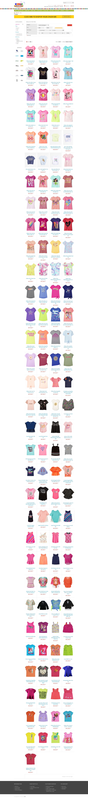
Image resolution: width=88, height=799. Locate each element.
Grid (28, 41)
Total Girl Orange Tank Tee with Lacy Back (55, 703)
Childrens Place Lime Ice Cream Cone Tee (56, 126)
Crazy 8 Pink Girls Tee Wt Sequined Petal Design (55, 681)
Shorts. (17, 42)
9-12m (55, 33)
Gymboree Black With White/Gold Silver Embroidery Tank (56, 437)
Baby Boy (27, 10)
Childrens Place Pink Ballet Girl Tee (68, 104)
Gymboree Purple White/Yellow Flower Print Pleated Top (55, 637)
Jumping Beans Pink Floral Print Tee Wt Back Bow (68, 547)
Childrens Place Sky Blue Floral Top (68, 256)
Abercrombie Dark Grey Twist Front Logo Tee (30, 170)
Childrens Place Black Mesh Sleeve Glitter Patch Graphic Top (43, 415)
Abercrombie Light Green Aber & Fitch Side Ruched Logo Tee (56, 147)
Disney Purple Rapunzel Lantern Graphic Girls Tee (43, 637)
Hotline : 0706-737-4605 (50, 788)
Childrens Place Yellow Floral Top (30, 279)
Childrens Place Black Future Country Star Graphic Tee (43, 83)
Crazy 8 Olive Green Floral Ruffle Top (68, 414)
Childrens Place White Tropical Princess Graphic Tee (31, 83)
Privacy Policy (17, 787)
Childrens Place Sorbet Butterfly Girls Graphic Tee (55, 212)
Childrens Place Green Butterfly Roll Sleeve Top (68, 369)
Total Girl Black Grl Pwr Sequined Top (43, 503)
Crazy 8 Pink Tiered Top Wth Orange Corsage (68, 637)
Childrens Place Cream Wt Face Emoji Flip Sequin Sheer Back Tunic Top (55, 415)
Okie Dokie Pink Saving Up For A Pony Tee (43, 459)
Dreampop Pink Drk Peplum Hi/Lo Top (30, 703)
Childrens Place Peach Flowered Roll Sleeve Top (43, 392)
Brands (32, 788)
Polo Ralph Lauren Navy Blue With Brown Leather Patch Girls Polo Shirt (68, 392)
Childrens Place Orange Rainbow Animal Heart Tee (43, 147)
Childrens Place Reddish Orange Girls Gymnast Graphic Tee (68, 234)
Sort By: (63, 41)
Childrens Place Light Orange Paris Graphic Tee (55, 234)
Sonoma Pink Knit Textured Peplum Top (30, 569)
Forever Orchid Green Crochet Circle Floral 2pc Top (43, 592)
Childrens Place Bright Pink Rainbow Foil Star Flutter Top (68, 126)
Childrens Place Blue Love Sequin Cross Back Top (43, 302)
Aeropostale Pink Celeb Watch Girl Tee (43, 747)
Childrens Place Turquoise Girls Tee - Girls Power (68, 726)
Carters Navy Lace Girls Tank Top (55, 569)
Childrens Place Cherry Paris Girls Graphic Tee (43, 191)
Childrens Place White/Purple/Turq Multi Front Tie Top (55, 279)
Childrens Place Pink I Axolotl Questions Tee (43, 126)
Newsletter (64, 788)
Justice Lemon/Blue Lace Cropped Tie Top (56, 614)
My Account (51, 6)
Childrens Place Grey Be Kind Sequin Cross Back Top (30, 302)
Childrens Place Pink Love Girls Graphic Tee (30, 191)
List (31, 41)
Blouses (17, 27)
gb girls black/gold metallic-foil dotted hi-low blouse (68, 503)
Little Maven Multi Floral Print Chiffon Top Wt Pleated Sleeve (30, 615)
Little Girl (46, 10)
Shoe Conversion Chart (35, 787)
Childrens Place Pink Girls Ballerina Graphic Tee (31, 234)
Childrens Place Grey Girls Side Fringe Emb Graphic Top (68, 459)
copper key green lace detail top (55, 526)
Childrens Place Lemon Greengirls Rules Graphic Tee (30, 347)
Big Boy (51, 10)
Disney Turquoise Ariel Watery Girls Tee (31, 659)
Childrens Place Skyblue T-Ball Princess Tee (68, 62)
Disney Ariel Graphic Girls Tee (43, 659)
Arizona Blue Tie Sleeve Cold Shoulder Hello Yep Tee (30, 481)
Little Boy (39, 10)
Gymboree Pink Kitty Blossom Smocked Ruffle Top (68, 703)
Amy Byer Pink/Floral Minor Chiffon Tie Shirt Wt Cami (55, 592)
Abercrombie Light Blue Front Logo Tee (43, 170)
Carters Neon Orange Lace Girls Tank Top (43, 569)
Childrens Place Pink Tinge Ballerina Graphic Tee (43, 61)
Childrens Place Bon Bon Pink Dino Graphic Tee (55, 61)
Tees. (17, 30)
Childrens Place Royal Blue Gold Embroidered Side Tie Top (55, 370)
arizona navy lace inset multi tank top (68, 526)
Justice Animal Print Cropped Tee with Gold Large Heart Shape (43, 681)
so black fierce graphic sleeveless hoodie (30, 526)
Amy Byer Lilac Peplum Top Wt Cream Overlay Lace (30, 592)
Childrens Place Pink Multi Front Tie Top (43, 279)
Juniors (62, 10)
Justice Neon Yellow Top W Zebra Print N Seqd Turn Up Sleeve (43, 704)
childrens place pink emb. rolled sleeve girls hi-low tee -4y (55, 504)
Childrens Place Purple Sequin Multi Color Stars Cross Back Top (31, 325)
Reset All (29, 35)
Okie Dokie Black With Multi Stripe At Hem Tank (55, 459)
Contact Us (48, 787)
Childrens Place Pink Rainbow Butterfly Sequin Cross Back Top (55, 302)
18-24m (67, 33)
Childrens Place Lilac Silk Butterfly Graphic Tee (31, 104)
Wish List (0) (46, 6)
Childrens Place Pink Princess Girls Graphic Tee (68, 170)
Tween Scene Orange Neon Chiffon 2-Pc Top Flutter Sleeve (68, 592)
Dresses (17, 32)
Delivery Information (50, 786)
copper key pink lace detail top (43, 525)
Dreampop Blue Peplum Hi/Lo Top (68, 681)
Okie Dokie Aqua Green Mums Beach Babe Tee (31, 459)
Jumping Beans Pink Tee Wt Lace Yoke (55, 547)
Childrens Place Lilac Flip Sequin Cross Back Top (31, 369)
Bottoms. (17, 36)
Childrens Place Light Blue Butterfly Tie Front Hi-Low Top (68, 347)
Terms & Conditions (18, 790)
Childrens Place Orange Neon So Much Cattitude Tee (30, 147)
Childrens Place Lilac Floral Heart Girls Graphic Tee (30, 212)
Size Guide (32, 786)
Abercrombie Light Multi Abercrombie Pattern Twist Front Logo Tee (68, 148)
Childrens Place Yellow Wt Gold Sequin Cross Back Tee (55, 256)
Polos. (17, 29)
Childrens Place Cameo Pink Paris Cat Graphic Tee (55, 83)
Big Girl (57, 10)
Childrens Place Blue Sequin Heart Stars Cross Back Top (68, 302)
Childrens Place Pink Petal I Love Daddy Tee (55, 104)
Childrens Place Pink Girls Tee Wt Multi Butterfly (55, 726)
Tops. (21, 12)
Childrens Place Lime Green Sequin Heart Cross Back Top (43, 324)
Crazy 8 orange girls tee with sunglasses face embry (30, 726)
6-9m (42, 33)
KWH (25, 796)
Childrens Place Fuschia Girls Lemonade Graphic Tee (43, 234)
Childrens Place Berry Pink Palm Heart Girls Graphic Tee (68, 212)
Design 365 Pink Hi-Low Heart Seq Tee (68, 569)
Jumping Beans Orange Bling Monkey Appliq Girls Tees (30, 681)
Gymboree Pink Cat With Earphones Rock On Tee (68, 437)
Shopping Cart (56, 6)
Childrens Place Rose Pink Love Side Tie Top (43, 369)
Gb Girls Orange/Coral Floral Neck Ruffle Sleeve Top (55, 481)
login (55, 5)
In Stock (54, 30)
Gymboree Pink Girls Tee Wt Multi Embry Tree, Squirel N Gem (30, 769)
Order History (64, 787)
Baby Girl (33, 10)
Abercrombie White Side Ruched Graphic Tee (56, 170)
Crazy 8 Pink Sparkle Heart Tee (43, 437)
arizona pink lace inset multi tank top (30, 547)
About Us (16, 786)
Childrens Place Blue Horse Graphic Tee (68, 83)
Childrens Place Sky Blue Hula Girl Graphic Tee (55, 191)
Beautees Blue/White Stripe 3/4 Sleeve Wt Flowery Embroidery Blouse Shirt (43, 481)
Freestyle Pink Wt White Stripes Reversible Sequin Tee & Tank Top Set (31, 504)
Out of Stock (42, 30)
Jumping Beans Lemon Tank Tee (55, 747)
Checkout (61, 6)
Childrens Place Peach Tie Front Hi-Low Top (30, 392)
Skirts (17, 43)
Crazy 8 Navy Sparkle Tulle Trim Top (30, 437)
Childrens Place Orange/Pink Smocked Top (55, 392)
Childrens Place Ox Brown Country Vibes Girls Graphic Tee (43, 257)
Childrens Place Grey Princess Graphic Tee (55, 347)
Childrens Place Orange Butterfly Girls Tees (55, 659)
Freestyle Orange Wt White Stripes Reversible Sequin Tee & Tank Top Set (68, 481)
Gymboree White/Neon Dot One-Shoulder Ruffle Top (43, 547)
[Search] (73, 3)
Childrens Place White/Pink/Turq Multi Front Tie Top (68, 279)
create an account (60, 5)
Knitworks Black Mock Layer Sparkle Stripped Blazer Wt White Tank (68, 615)
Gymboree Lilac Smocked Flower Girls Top (43, 726)
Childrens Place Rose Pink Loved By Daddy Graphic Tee (68, 191)
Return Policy (17, 788)
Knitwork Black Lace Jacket (43, 613)
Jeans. (17, 38)
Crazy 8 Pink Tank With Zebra (30, 636)
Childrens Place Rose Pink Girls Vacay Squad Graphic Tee (68, 324)
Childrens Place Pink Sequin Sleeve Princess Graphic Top (30, 414)
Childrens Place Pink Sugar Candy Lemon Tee (43, 104)
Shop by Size (20, 10)
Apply (69, 25)
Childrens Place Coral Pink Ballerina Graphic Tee (43, 212)
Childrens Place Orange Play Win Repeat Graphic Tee (43, 347)
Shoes (67, 10)
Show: (57, 41)
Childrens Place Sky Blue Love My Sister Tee (31, 126)
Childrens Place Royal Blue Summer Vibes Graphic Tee (55, 324)
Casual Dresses (19, 33)
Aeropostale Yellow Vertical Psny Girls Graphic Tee (30, 747)
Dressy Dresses (19, 35)
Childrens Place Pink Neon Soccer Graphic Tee (30, 61)
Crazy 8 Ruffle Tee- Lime (68, 659)
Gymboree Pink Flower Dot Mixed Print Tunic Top (68, 747)
